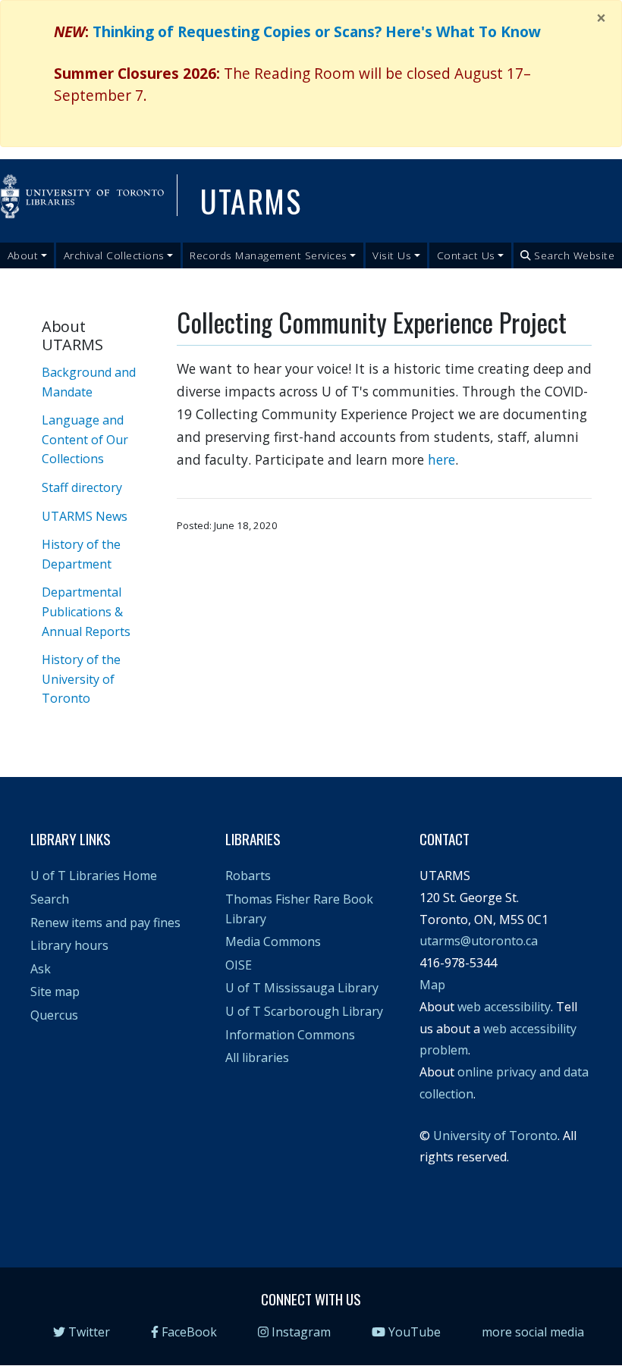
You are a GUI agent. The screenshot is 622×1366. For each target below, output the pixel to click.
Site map (55, 991)
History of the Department (81, 554)
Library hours (69, 945)
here (441, 459)
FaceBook (189, 1332)
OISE (238, 965)
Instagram (301, 1332)
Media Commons (273, 941)
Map (432, 984)
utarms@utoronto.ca (478, 940)
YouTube (414, 1332)
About (23, 255)
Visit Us (391, 255)
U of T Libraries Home (93, 875)
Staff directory (82, 487)
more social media (533, 1332)
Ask (40, 968)
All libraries (257, 1057)
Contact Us (466, 255)
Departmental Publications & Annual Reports (86, 611)
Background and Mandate (89, 382)
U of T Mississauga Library (302, 987)
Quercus (54, 1015)
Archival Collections (114, 255)
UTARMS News (84, 516)
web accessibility (504, 1006)
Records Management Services (268, 255)
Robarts (248, 875)
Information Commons (290, 1034)
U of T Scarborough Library (304, 1011)
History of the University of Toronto (81, 678)
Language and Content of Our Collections (85, 439)
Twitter (89, 1332)
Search (49, 899)
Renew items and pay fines (105, 922)
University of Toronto (495, 1135)
